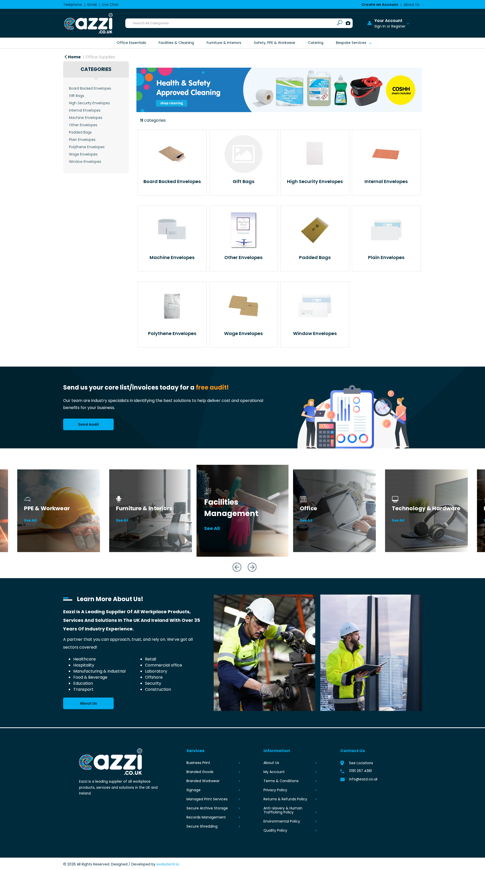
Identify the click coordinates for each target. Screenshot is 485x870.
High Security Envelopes (89, 103)
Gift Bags (76, 95)
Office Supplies (100, 57)
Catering (315, 42)
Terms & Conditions (281, 780)
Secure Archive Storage (207, 808)
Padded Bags (80, 132)
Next (250, 565)
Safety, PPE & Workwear (274, 42)
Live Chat (110, 4)
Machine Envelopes (85, 117)
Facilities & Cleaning (176, 42)
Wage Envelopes (83, 154)
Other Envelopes (83, 125)
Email (92, 4)
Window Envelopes (85, 161)
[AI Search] (348, 23)
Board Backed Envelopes (90, 88)
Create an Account (379, 4)
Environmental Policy (281, 821)
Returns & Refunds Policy (285, 799)
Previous (234, 565)
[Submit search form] (339, 23)
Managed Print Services (207, 799)
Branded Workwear (203, 780)
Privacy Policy (275, 789)
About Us (411, 4)
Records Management (206, 817)
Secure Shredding (201, 826)
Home (74, 57)
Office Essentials (131, 42)
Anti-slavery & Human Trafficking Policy (282, 810)
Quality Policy (275, 830)
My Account (274, 771)
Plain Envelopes (82, 139)
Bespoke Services (351, 42)
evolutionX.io (168, 864)
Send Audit (88, 424)
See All (30, 520)
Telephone (72, 4)
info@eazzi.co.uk (363, 779)
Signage (193, 789)
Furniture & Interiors (224, 42)
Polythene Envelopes (87, 147)
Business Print (198, 762)
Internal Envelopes (85, 110)
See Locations (361, 763)
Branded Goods (199, 771)
